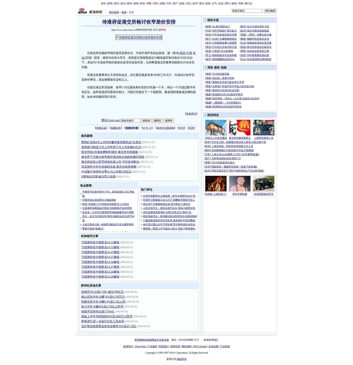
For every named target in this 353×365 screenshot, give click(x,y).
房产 (175, 3)
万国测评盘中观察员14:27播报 (100, 266)
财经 (129, 3)
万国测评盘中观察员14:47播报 (100, 252)
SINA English (200, 346)
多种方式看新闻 (165, 128)
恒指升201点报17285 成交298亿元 (102, 291)
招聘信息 (175, 346)
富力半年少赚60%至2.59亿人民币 (102, 306)
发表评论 (191, 113)
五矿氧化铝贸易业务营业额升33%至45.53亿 (108, 326)
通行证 (248, 3)
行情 (189, 53)
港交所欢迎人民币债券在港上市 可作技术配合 (110, 161)
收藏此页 (116, 128)
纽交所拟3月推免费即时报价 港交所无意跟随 (109, 152)
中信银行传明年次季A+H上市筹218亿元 (106, 171)
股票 (136, 3)
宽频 (162, 3)
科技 (142, 3)
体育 (116, 3)
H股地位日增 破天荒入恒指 (98, 176)
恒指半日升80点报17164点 (97, 311)
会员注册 (213, 346)
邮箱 (234, 3)
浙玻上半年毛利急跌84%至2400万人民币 (106, 316)
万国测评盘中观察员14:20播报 (100, 276)
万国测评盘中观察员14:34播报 (100, 262)
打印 (181, 128)
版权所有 (182, 359)
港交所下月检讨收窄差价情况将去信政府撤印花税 (112, 156)
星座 (208, 3)
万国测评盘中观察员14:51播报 (100, 247)
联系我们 (164, 346)
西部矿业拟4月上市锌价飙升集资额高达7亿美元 (111, 142)
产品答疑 (225, 346)
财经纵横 (114, 12)
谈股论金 (101, 128)
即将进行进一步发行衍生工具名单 (102, 321)
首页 (103, 3)
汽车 (168, 3)
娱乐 (123, 3)
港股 (124, 12)
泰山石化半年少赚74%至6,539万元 (103, 296)
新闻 (109, 3)
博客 (149, 3)
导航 (240, 3)
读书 (194, 3)
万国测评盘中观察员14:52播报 (100, 242)
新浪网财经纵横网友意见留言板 (152, 339)
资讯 (182, 53)
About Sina (140, 346)
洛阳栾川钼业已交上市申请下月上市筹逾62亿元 (111, 147)
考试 (201, 3)
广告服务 (152, 346)
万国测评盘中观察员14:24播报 (100, 271)
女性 (188, 3)
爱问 (227, 3)
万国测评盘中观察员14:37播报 (100, 257)
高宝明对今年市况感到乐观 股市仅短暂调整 (108, 166)
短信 (221, 3)
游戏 (181, 3)
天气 (214, 3)
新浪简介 (128, 346)
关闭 (191, 128)
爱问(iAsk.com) (111, 120)
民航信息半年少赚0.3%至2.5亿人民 (103, 301)
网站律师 (187, 346)
